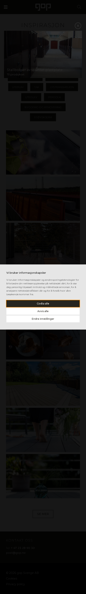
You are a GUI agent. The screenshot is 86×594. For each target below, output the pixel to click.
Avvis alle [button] (43, 311)
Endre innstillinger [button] (43, 318)
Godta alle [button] (43, 303)
